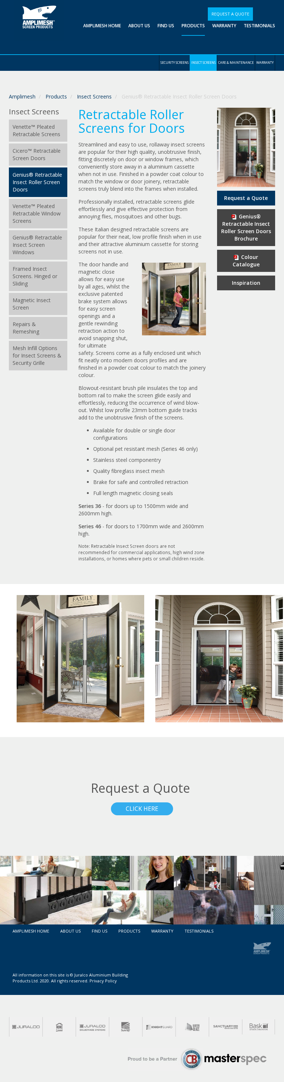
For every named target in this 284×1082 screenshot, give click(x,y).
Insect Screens (203, 62)
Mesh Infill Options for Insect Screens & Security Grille (37, 355)
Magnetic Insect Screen (32, 304)
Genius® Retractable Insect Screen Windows (37, 245)
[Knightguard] (158, 1027)
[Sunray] (125, 1027)
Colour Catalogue (246, 260)
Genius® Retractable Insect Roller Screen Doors (37, 182)
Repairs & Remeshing (26, 328)
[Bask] (258, 1026)
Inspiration (246, 282)
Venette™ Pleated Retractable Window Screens (37, 213)
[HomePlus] (58, 1027)
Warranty (224, 26)
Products (193, 26)
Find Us (166, 26)
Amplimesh (22, 96)
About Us (139, 26)
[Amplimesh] (262, 947)
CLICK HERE (142, 809)
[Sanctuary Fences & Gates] (225, 1027)
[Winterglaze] (192, 1027)
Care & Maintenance (236, 62)
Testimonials (259, 26)
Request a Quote (230, 14)
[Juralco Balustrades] (92, 1027)
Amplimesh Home (102, 26)
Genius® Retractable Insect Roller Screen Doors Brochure (246, 227)
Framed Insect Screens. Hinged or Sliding (35, 276)
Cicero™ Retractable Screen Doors (37, 154)
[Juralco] (25, 1027)
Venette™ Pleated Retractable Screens (36, 130)
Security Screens (174, 62)
